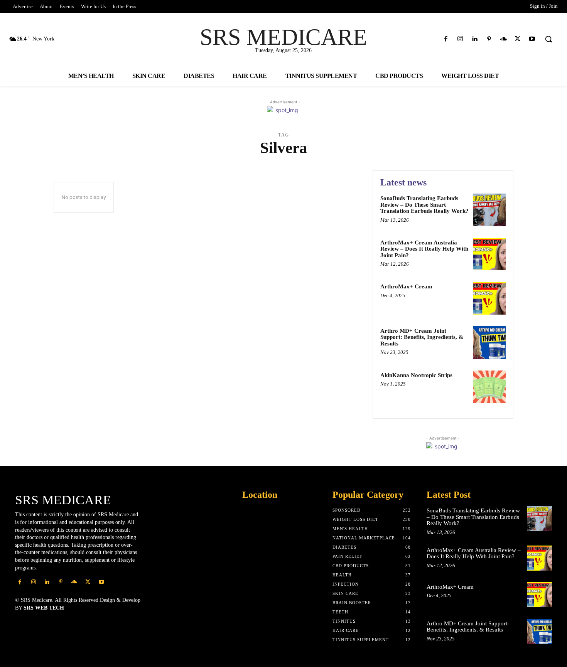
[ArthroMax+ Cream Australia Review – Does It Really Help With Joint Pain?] (489, 254)
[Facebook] (446, 39)
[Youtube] (532, 39)
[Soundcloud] (503, 39)
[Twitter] (518, 39)
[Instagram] (460, 39)
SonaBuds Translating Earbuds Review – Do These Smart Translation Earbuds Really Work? (424, 204)
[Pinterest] (489, 39)
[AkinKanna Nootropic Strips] (489, 387)
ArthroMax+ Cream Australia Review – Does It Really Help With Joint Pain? (424, 248)
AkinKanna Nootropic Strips (416, 375)
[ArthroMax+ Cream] (489, 298)
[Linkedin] (474, 39)
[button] (548, 39)
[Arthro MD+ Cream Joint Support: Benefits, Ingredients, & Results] (489, 342)
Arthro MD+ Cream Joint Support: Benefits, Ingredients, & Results (422, 337)
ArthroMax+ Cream (406, 286)
